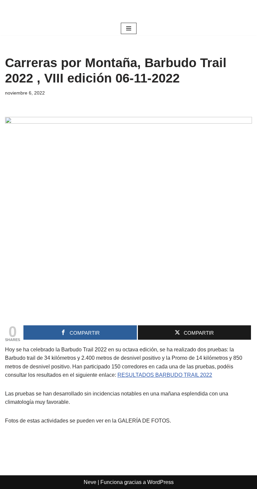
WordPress (160, 482)
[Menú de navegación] (129, 28)
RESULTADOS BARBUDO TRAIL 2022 (164, 375)
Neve (90, 482)
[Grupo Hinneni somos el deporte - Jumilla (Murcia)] (128, 11)
